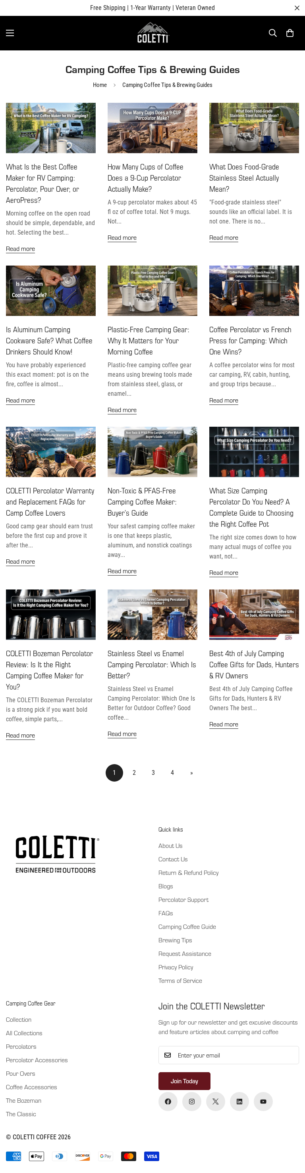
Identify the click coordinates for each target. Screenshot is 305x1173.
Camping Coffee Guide (187, 926)
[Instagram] (191, 1101)
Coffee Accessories (31, 1086)
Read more (20, 248)
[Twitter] (215, 1101)
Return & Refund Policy (188, 872)
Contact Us (173, 859)
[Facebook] (168, 1101)
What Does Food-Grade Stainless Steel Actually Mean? (244, 178)
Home (100, 85)
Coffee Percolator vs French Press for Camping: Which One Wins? (250, 340)
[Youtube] (263, 1101)
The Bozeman (23, 1100)
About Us (170, 845)
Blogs (165, 886)
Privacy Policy (175, 967)
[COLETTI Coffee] (153, 33)
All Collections (24, 1033)
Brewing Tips (175, 940)
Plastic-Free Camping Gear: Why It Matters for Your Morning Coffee (148, 340)
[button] (290, 33)
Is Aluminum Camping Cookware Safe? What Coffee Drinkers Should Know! (49, 340)
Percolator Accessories (37, 1060)
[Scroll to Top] (289, 1130)
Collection (18, 1019)
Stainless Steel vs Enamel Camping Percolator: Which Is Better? (152, 664)
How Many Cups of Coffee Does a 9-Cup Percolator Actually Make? (145, 178)
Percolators (21, 1046)
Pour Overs (20, 1073)
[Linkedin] (239, 1101)
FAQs (165, 913)
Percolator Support (183, 899)
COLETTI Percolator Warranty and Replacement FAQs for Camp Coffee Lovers (50, 501)
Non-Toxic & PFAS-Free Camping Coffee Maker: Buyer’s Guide (142, 501)
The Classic (21, 1113)
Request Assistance (184, 953)
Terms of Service (180, 980)
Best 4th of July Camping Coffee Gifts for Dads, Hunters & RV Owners (254, 664)
